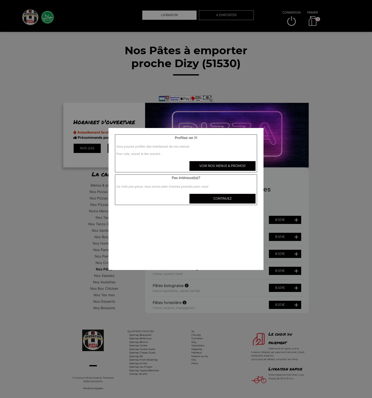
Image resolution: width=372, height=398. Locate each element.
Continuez (222, 199)
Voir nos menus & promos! (222, 166)
